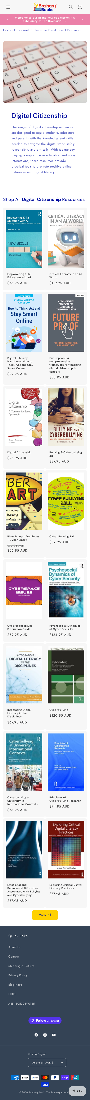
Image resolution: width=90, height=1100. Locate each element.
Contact (13, 956)
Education (21, 30)
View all (45, 915)
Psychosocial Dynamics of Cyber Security (64, 627)
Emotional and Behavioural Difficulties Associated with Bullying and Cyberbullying (23, 890)
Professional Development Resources (56, 30)
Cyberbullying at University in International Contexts (22, 801)
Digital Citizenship (19, 452)
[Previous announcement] (7, 19)
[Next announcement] (82, 19)
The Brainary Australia (58, 1092)
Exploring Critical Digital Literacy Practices (65, 886)
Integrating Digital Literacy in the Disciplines (19, 713)
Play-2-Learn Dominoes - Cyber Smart (23, 538)
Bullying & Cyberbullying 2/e (65, 454)
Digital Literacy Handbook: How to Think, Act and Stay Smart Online (20, 363)
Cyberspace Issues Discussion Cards (19, 627)
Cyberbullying (58, 710)
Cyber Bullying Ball (62, 536)
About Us (14, 947)
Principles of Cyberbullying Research (65, 799)
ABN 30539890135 (21, 1004)
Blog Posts (15, 985)
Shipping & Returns (21, 966)
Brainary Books (37, 1092)
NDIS (11, 994)
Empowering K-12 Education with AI (19, 275)
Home (7, 30)
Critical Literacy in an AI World (65, 275)
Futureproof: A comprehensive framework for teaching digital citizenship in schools (65, 365)
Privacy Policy (17, 975)
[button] (8, 6)
